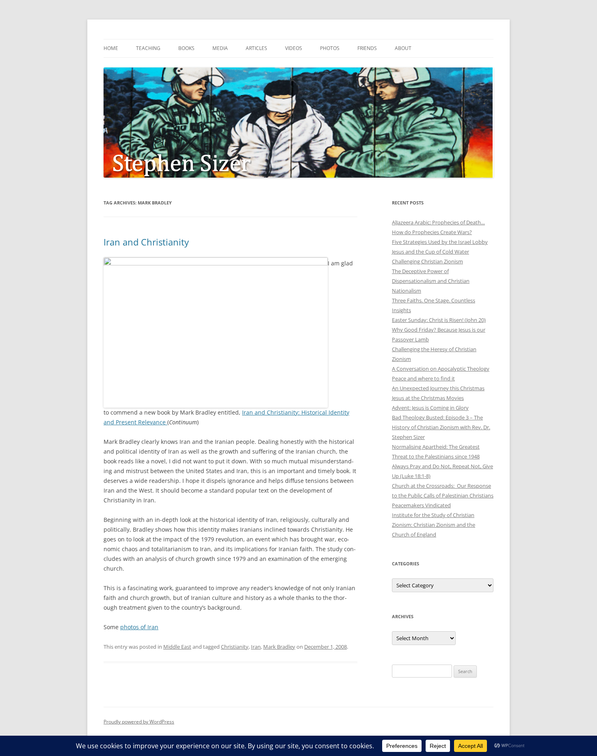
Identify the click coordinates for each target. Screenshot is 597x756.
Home (111, 48)
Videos (293, 48)
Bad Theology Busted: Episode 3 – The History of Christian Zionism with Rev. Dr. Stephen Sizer (441, 427)
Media (220, 48)
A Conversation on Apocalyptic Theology (440, 368)
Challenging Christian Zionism (427, 261)
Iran (256, 646)
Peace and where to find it (423, 378)
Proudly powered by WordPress (139, 721)
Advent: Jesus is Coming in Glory (430, 407)
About (403, 48)
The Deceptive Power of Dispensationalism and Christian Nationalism (430, 280)
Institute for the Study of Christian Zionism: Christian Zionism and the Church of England (433, 524)
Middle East (177, 646)
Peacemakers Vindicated (421, 505)
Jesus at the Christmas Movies (428, 398)
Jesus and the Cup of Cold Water (430, 251)
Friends (367, 48)
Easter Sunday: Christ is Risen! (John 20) (439, 320)
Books (186, 48)
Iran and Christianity (146, 242)
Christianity (235, 646)
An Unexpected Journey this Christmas (438, 388)
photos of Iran (139, 627)
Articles (256, 48)
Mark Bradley (279, 646)
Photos (330, 48)
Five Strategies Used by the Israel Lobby (440, 241)
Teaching (148, 48)
